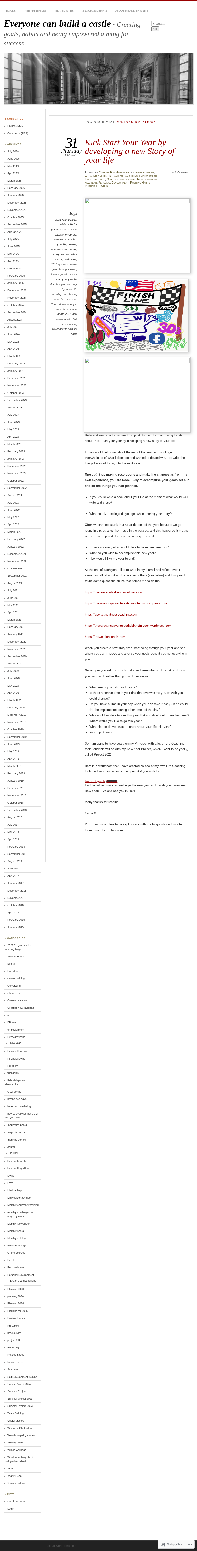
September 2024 (17, 312)
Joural (11, 1146)
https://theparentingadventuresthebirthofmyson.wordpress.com (128, 625)
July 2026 (13, 151)
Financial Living (16, 1058)
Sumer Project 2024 (19, 1384)
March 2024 (14, 356)
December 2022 (16, 466)
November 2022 (16, 473)
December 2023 (16, 378)
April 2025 (13, 261)
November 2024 (16, 297)
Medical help (14, 1190)
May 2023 (13, 429)
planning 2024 (15, 1296)
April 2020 (13, 692)
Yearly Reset (14, 1475)
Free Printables (34, 10)
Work (104, 186)
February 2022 (16, 539)
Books (11, 10)
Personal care (15, 1267)
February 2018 (16, 846)
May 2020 (13, 685)
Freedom (12, 1065)
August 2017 (14, 861)
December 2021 (16, 553)
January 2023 (15, 458)
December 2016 (16, 890)
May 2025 (13, 253)
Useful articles (15, 1420)
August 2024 (14, 319)
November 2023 (16, 385)
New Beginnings (147, 179)
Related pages (15, 1354)
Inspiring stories (16, 1139)
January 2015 (15, 927)
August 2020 (14, 663)
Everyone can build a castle (57, 23)
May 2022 (13, 517)
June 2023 (13, 422)
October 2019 (15, 729)
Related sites (64, 10)
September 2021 (17, 575)
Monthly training (16, 1238)
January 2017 (15, 883)
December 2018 (16, 788)
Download (111, 781)
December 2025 (16, 202)
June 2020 (13, 678)
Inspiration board (17, 1124)
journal (130, 179)
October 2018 (15, 802)
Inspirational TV (16, 1132)
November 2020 (16, 649)
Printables (92, 186)
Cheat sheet (14, 993)
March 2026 (14, 180)
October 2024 (15, 305)
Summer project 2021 (19, 1398)
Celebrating (14, 985)
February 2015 (16, 919)
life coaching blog (17, 1161)
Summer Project (16, 1391)
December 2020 (16, 641)
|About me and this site (131, 10)
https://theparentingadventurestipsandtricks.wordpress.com (126, 603)
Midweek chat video (19, 1197)
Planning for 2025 (17, 1310)
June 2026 (13, 158)
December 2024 (16, 290)
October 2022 (15, 480)
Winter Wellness (16, 1450)
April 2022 (13, 524)
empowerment (148, 176)
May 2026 (13, 166)
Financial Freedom (18, 1051)
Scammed (13, 1369)
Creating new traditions (20, 1007)
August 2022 (14, 495)
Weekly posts (15, 1442)
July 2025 (13, 239)
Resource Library (94, 10)
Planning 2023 (15, 1289)
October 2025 (15, 217)
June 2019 (13, 744)
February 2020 (16, 707)
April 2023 (13, 436)
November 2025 (16, 209)
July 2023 (13, 414)
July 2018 (13, 824)
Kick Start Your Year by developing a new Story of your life (130, 151)
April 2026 (13, 173)
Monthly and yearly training (23, 1204)
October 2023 (15, 392)
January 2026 (15, 195)
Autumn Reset (15, 956)
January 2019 (15, 780)
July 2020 (13, 671)
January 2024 (15, 371)
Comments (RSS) (17, 133)
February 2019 (16, 773)
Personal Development (113, 182)
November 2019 (16, 722)
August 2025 (14, 231)
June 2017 (13, 868)
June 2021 (13, 597)
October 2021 (15, 568)
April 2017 (13, 875)
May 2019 (13, 751)
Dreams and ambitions (123, 176)
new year (91, 182)
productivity (14, 1332)
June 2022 (13, 510)
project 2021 (14, 1340)
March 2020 (14, 700)
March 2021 (14, 619)
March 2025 (14, 268)
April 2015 (13, 912)
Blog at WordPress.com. (61, 1546)
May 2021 (13, 605)
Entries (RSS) (15, 125)
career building (143, 172)
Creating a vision (96, 176)
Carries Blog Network (114, 172)
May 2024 (13, 341)
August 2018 (14, 817)
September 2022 (17, 487)
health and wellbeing (19, 1106)
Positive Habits (140, 182)
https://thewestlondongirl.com (105, 636)
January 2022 (15, 546)
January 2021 (15, 634)
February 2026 (16, 187)
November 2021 (16, 561)
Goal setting (115, 179)
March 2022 (14, 531)
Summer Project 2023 (20, 1405)
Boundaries (14, 971)
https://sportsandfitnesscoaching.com (111, 614)
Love (10, 1182)
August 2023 (14, 407)
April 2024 (13, 348)
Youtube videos (16, 1483)
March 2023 (14, 444)
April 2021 (13, 612)
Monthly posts (15, 1230)
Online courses (16, 1252)
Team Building (15, 1413)
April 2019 (13, 758)
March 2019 (14, 766)
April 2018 (13, 839)
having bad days (17, 1099)
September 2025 (17, 224)
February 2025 (16, 275)
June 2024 (13, 334)
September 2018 (17, 810)
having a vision (67, 269)
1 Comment (182, 172)
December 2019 (16, 714)
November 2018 (16, 795)
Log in (10, 1508)
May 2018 (13, 831)
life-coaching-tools (95, 781)
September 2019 (17, 736)
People (11, 1260)
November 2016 (16, 897)
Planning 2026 (15, 1303)
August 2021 (14, 583)
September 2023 (17, 400)
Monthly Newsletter (18, 1223)
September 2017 (17, 853)
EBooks (12, 1022)
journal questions (61, 274)
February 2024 (16, 363)
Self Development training (22, 1376)
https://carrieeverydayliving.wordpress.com (114, 592)
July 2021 (13, 590)
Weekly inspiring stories (21, 1435)
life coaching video (18, 1168)
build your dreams (65, 219)
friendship (13, 1073)
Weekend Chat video (19, 1428)
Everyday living (95, 179)
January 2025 (15, 282)
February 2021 (16, 627)
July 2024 (13, 327)
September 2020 (17, 656)
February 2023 (16, 451)
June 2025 (13, 246)
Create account (16, 1501)
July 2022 (13, 502)
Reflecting (13, 1347)
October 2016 (15, 905)
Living (10, 1175)
